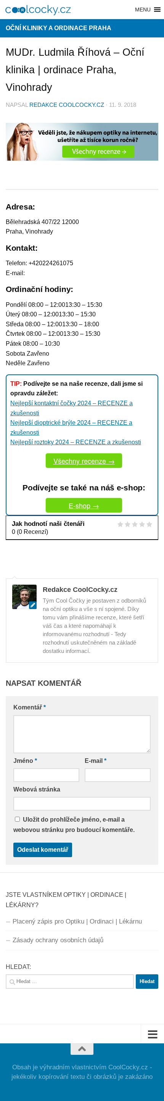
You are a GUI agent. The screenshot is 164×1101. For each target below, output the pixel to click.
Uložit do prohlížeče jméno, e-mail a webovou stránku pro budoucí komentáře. (74, 824)
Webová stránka (36, 789)
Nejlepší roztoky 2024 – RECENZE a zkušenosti (75, 442)
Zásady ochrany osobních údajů (58, 940)
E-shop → (84, 505)
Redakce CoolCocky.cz (66, 105)
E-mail (95, 761)
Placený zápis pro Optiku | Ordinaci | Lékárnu (77, 921)
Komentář (29, 707)
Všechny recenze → (84, 461)
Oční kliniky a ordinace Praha (58, 28)
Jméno (25, 761)
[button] (143, 9)
